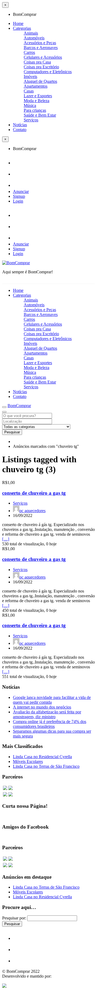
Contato (19, 129)
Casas (29, 91)
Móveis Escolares (28, 761)
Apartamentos (35, 86)
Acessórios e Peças (40, 42)
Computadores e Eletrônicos (48, 71)
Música (30, 105)
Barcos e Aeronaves (41, 47)
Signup (19, 196)
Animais (31, 33)
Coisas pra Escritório (41, 67)
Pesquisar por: (14, 918)
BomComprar (19, 405)
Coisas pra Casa (37, 62)
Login (18, 201)
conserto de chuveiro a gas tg (34, 493)
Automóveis (34, 38)
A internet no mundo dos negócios (42, 707)
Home (18, 23)
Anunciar (21, 191)
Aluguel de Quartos (40, 81)
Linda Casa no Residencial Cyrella (42, 756)
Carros (29, 52)
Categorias (22, 28)
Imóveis (30, 76)
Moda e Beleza (36, 100)
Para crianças (35, 110)
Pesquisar (12, 432)
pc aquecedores (32, 510)
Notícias (20, 124)
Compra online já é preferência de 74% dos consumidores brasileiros (49, 724)
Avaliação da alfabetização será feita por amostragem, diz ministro (47, 714)
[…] (5, 539)
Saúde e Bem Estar (40, 115)
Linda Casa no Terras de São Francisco (46, 766)
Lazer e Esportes (38, 96)
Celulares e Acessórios (43, 57)
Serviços (31, 120)
